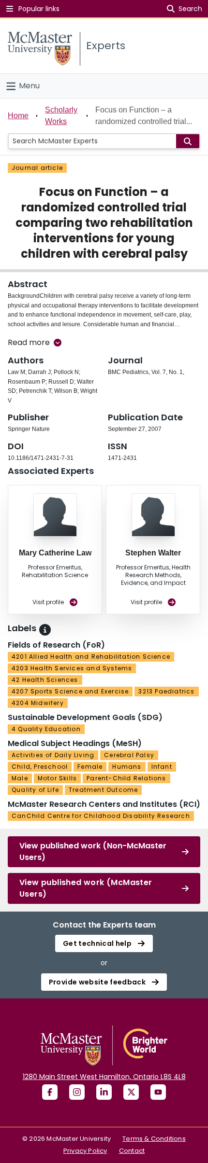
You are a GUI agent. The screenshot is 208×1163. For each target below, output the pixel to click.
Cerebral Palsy (129, 755)
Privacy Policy (85, 1150)
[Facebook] (50, 1092)
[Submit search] (187, 141)
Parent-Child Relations (126, 778)
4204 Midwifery (38, 703)
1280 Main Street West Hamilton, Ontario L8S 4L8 (104, 1076)
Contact (132, 1150)
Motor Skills (57, 778)
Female (90, 766)
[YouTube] (158, 1092)
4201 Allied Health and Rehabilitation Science (91, 656)
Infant (161, 766)
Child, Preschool (40, 766)
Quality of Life (35, 790)
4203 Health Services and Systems (72, 668)
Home (18, 115)
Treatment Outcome (103, 790)
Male (20, 778)
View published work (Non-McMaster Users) (92, 851)
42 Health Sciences (45, 680)
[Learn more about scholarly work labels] (45, 630)
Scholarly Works (61, 115)
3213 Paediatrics (166, 691)
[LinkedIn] (104, 1092)
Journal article (37, 168)
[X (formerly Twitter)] (131, 1092)
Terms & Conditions (154, 1138)
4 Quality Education (46, 729)
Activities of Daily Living (53, 755)
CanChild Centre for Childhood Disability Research (101, 816)
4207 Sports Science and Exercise (70, 691)
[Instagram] (77, 1092)
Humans (126, 766)
